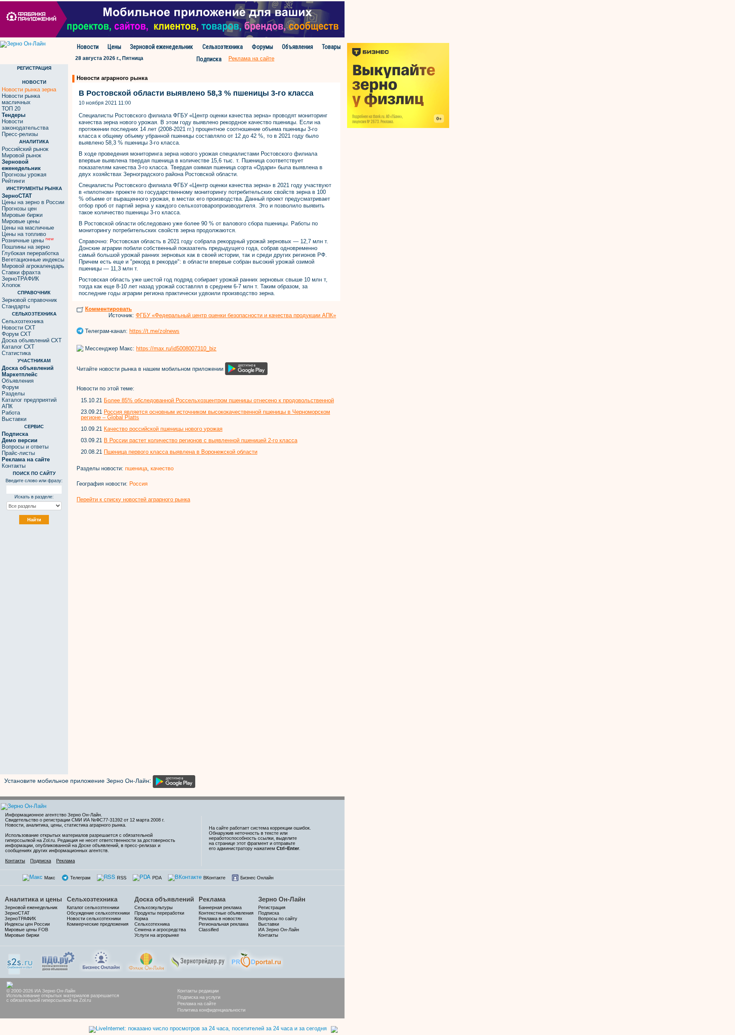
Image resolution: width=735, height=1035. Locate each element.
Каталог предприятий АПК (29, 403)
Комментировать (108, 309)
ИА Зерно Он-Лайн (278, 929)
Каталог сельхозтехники (93, 907)
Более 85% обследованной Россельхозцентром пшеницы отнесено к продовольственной (219, 400)
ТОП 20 (11, 108)
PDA (157, 877)
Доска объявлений (164, 899)
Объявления (297, 46)
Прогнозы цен (19, 208)
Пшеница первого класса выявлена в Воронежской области (180, 452)
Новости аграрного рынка (112, 78)
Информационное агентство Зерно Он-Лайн (53, 814)
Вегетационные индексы (33, 259)
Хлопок (11, 285)
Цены (114, 46)
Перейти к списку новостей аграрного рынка (133, 499)
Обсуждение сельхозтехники (98, 913)
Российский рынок (25, 149)
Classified (209, 929)
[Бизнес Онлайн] (101, 959)
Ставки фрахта (21, 272)
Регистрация (271, 907)
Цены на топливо (24, 234)
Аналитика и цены (33, 899)
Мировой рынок (21, 155)
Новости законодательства (25, 124)
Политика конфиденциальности (211, 1009)
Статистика (16, 353)
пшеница (136, 468)
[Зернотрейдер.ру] (198, 959)
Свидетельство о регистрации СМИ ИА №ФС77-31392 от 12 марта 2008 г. (85, 819)
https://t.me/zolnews (154, 331)
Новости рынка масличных (21, 99)
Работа (11, 412)
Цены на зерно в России (33, 202)
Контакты (14, 466)
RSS (121, 877)
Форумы (262, 46)
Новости (88, 46)
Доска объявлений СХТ (32, 340)
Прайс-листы (18, 453)
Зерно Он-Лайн (281, 899)
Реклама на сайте (196, 1003)
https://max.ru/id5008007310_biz (176, 348)
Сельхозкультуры (153, 907)
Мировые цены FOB (26, 929)
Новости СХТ (18, 327)
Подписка (209, 59)
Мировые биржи (22, 215)
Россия (138, 484)
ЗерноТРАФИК (20, 279)
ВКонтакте (214, 877)
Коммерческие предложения (97, 924)
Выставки (14, 419)
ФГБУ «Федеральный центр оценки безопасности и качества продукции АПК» (236, 315)
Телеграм (80, 877)
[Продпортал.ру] (256, 959)
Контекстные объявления (226, 913)
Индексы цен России (27, 924)
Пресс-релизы (20, 134)
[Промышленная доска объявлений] (58, 960)
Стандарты (16, 306)
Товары (331, 46)
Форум (10, 387)
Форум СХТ (16, 334)
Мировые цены (21, 221)
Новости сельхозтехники (94, 918)
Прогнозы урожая (24, 174)
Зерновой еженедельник (161, 46)
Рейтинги (13, 181)
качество (162, 468)
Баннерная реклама (220, 907)
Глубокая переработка (30, 253)
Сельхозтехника (222, 46)
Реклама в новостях (220, 918)
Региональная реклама (223, 924)
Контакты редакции (198, 990)
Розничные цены (28, 240)
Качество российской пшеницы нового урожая (163, 429)
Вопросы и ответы (25, 447)
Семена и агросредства (160, 929)
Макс (49, 877)
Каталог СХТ (18, 347)
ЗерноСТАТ (17, 913)
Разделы (13, 393)
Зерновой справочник (29, 300)
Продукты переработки (159, 913)
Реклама (65, 860)
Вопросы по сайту (277, 918)
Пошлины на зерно (26, 247)
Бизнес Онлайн (256, 877)
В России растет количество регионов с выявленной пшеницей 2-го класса (200, 440)
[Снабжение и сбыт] (20, 961)
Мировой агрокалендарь (33, 266)
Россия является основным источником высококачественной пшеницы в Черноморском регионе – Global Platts (205, 415)
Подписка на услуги (198, 997)
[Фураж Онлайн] (146, 959)
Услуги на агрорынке (156, 935)
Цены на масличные (28, 228)
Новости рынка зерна (29, 89)
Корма (141, 918)
